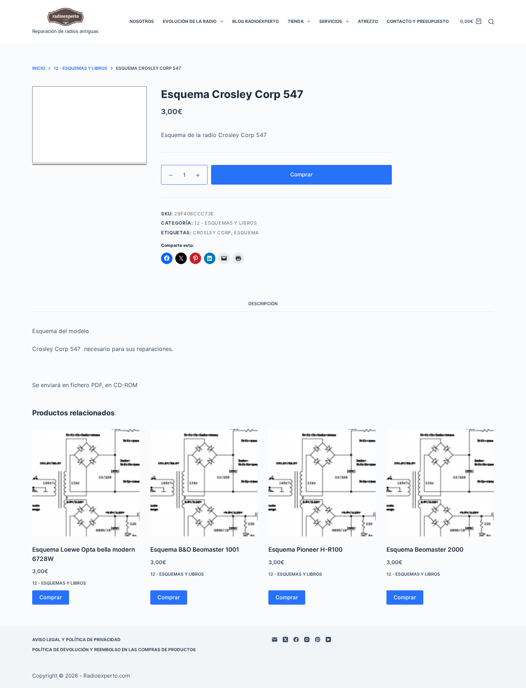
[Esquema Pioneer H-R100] (322, 482)
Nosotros (142, 21)
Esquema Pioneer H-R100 (305, 549)
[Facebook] (296, 639)
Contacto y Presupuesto (418, 21)
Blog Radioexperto (255, 21)
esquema (246, 232)
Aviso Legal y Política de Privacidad (76, 639)
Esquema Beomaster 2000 (424, 549)
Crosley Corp (212, 232)
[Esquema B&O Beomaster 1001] (204, 482)
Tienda (296, 21)
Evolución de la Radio (189, 21)
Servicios (330, 21)
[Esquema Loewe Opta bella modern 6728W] (86, 482)
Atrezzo (368, 21)
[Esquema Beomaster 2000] (440, 482)
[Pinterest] (317, 639)
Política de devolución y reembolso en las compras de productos (114, 649)
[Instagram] (307, 639)
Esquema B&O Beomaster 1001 (194, 549)
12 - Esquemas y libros (225, 223)
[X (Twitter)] (285, 639)
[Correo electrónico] (274, 639)
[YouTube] (328, 639)
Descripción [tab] (263, 303)
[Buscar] (491, 21)
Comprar (301, 174)
